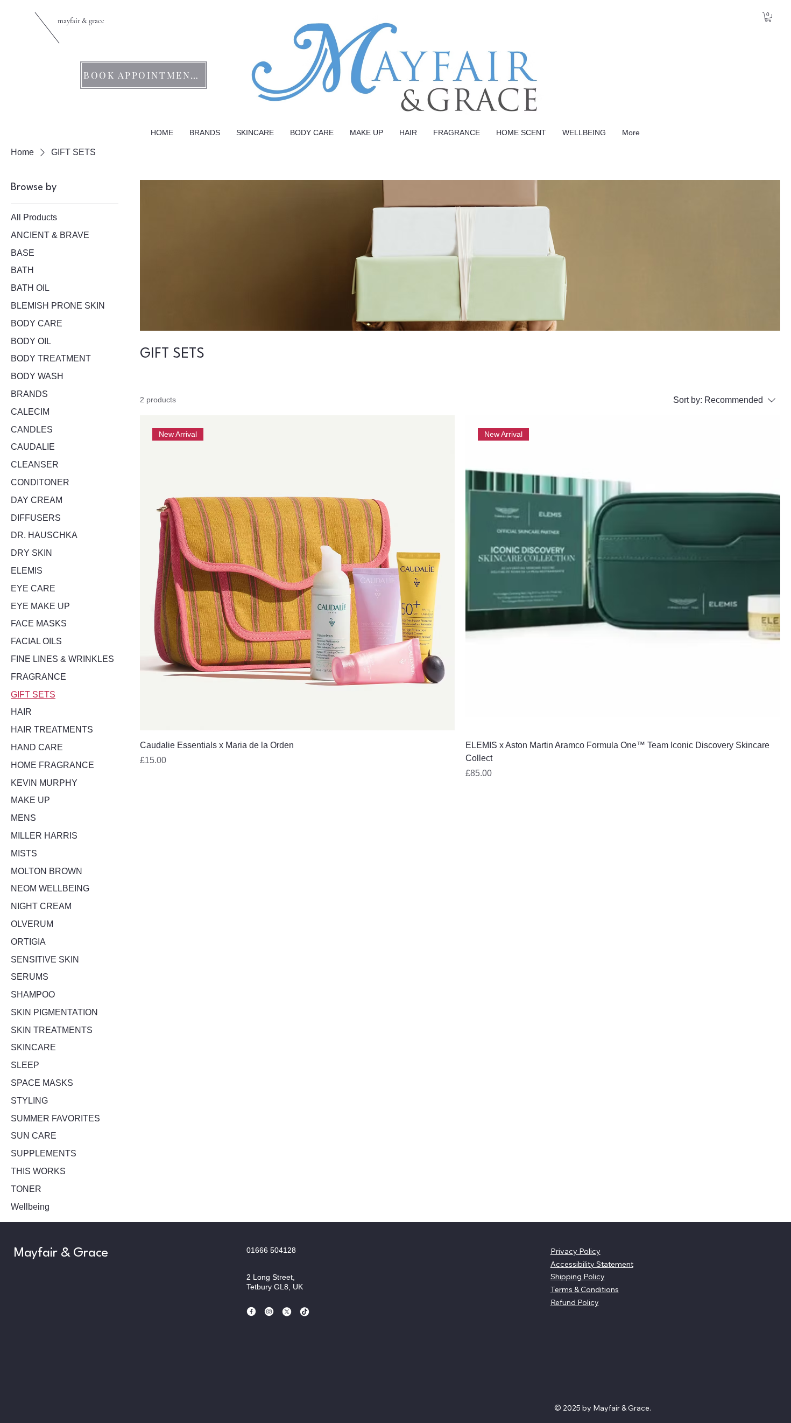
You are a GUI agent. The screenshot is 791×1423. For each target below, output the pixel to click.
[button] (768, 17)
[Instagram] (269, 1311)
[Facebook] (251, 1311)
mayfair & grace (81, 20)
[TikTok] (304, 1311)
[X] (286, 1311)
